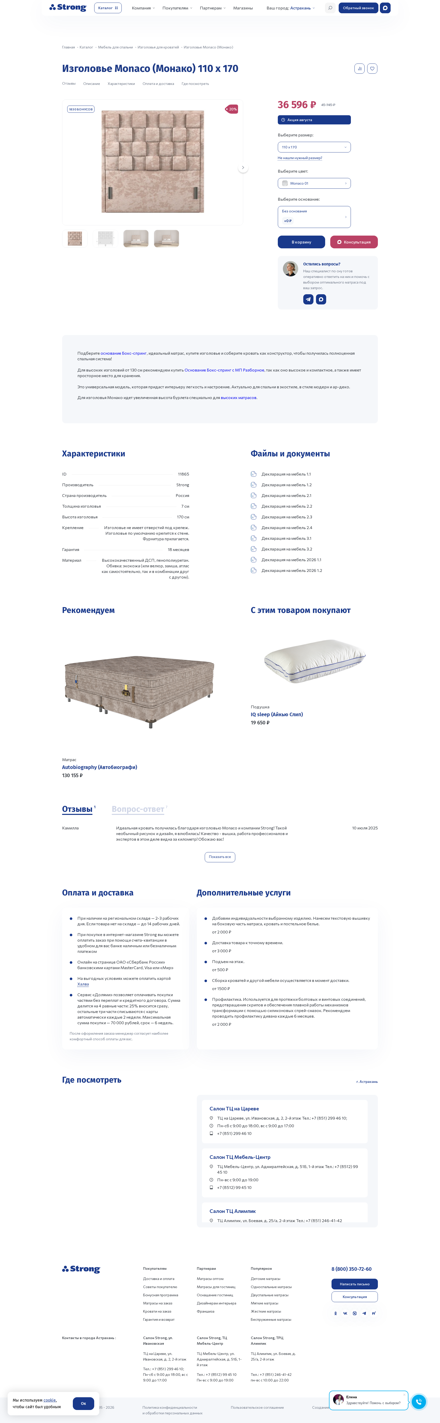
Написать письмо (355, 1284)
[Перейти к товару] (139, 701)
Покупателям (175, 7)
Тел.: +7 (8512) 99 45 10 (217, 1374)
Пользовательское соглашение (257, 1407)
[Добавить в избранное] (373, 68)
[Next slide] (243, 167)
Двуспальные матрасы (269, 1295)
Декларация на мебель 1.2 (287, 484)
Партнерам (211, 7)
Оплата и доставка (158, 83)
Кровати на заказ (157, 1311)
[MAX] (355, 1313)
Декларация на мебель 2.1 (286, 495)
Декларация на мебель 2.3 (287, 516)
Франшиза (205, 1311)
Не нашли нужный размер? (300, 158)
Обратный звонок (358, 8)
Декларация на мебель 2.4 (287, 527)
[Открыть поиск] (330, 8)
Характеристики (121, 83)
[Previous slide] (257, 747)
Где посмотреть (195, 83)
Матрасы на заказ (157, 1303)
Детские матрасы (265, 1278)
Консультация (355, 1296)
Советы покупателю (160, 1287)
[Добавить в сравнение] (360, 68)
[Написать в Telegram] (308, 299)
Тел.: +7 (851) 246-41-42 (271, 1374)
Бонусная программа (160, 1295)
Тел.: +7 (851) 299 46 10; (163, 1369)
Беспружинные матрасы (271, 1319)
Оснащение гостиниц (215, 1295)
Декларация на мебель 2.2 (287, 506)
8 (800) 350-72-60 (352, 1269)
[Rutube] (374, 1313)
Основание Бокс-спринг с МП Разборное (224, 369)
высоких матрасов (238, 397)
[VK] (345, 1313)
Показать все (220, 856)
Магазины (243, 7)
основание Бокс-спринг (124, 353)
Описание (91, 83)
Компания (141, 7)
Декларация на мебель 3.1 (286, 538)
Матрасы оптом (210, 1278)
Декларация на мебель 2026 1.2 (292, 570)
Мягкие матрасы (264, 1303)
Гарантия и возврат (159, 1319)
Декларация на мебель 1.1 (286, 473)
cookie (50, 1400)
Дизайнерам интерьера (216, 1303)
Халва (83, 983)
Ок (83, 1403)
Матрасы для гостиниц (216, 1287)
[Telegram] (364, 1313)
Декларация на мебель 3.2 (287, 548)
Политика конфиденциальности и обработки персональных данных (172, 1410)
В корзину (301, 241)
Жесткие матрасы (266, 1311)
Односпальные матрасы (271, 1287)
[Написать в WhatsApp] (321, 299)
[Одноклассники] (336, 1313)
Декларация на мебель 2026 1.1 (291, 559)
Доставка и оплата (158, 1278)
